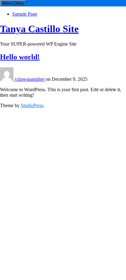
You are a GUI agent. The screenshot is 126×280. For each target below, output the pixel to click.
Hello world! (20, 57)
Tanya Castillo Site (39, 28)
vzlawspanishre (30, 79)
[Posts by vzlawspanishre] (7, 79)
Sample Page (24, 14)
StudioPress (32, 105)
